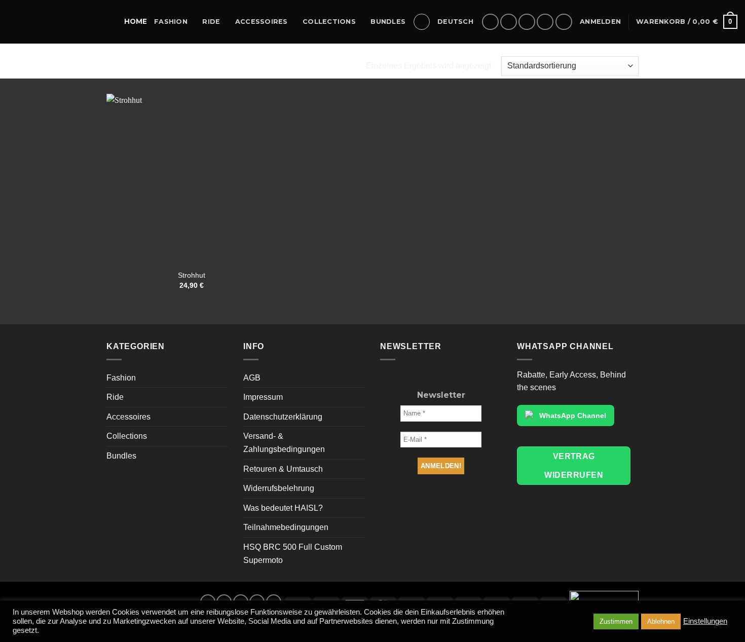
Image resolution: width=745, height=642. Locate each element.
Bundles (387, 21)
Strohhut (191, 275)
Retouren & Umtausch (283, 469)
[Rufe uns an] (545, 22)
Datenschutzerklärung (282, 416)
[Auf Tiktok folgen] (526, 22)
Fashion (171, 21)
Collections (329, 21)
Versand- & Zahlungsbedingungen (284, 443)
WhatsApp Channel (572, 415)
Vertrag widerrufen (573, 465)
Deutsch (455, 21)
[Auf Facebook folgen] (490, 22)
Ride (211, 21)
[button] (600, 22)
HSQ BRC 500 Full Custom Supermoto (292, 553)
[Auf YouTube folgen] (563, 22)
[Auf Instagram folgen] (508, 22)
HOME (135, 21)
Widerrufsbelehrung (278, 488)
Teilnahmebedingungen (285, 527)
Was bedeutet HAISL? (283, 508)
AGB (251, 377)
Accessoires (261, 21)
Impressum (263, 397)
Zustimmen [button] (616, 621)
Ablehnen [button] (661, 621)
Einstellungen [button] (705, 621)
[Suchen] (422, 22)
